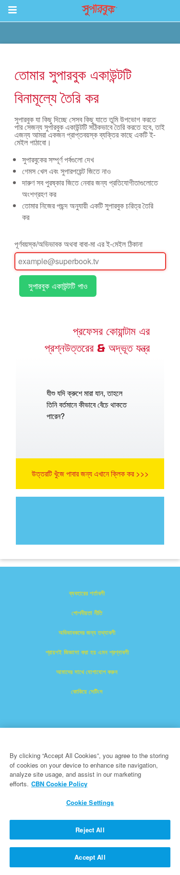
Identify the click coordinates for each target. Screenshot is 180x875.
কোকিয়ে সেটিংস (87, 691)
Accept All (89, 857)
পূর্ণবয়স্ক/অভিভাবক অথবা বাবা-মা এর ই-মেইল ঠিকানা (78, 243)
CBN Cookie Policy (59, 783)
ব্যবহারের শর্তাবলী (87, 592)
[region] (90, 801)
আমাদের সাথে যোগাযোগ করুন (87, 671)
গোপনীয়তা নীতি (87, 612)
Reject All (89, 829)
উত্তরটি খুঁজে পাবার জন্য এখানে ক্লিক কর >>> (90, 473)
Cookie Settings (90, 802)
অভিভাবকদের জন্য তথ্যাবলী (87, 632)
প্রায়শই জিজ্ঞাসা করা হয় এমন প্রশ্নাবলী (87, 651)
